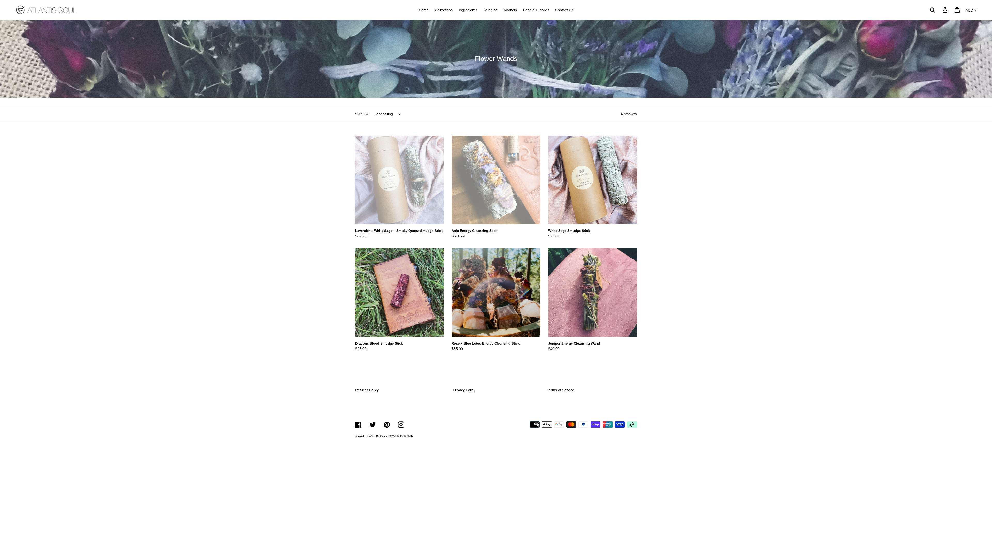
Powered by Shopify (400, 435)
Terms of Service (560, 390)
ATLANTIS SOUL (376, 435)
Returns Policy (367, 390)
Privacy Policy (464, 390)
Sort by (362, 114)
